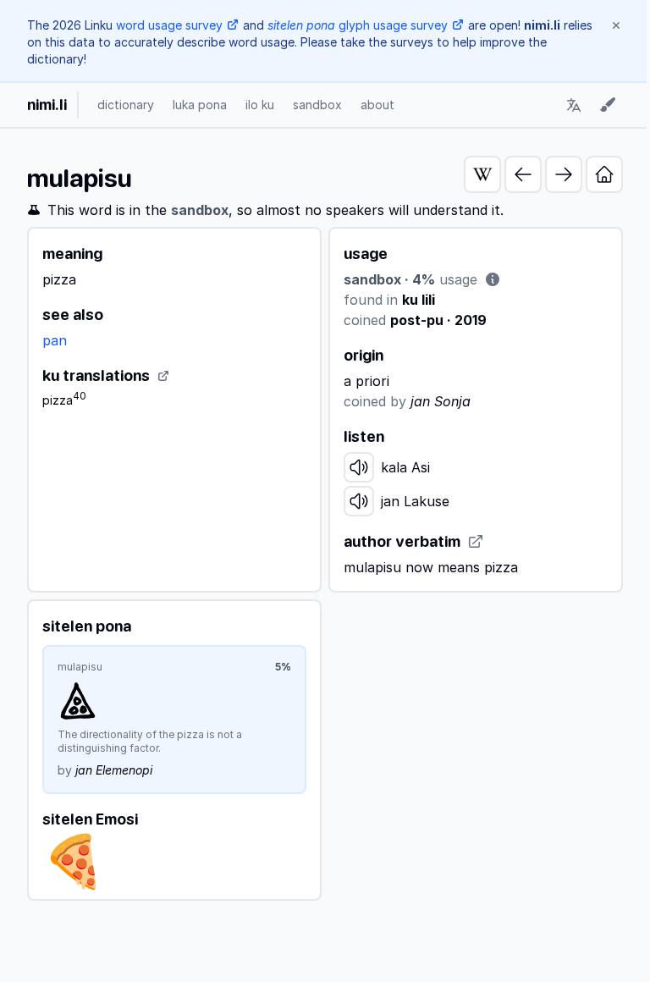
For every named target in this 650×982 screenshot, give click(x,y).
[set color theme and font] (607, 105)
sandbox (317, 104)
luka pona (200, 104)
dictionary (125, 104)
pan (54, 340)
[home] (604, 174)
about (377, 104)
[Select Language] (574, 105)
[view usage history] (492, 279)
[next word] (563, 174)
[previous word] (523, 174)
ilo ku (259, 104)
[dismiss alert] (616, 25)
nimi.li (47, 104)
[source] (163, 376)
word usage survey (169, 25)
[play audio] (359, 467)
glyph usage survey (357, 25)
